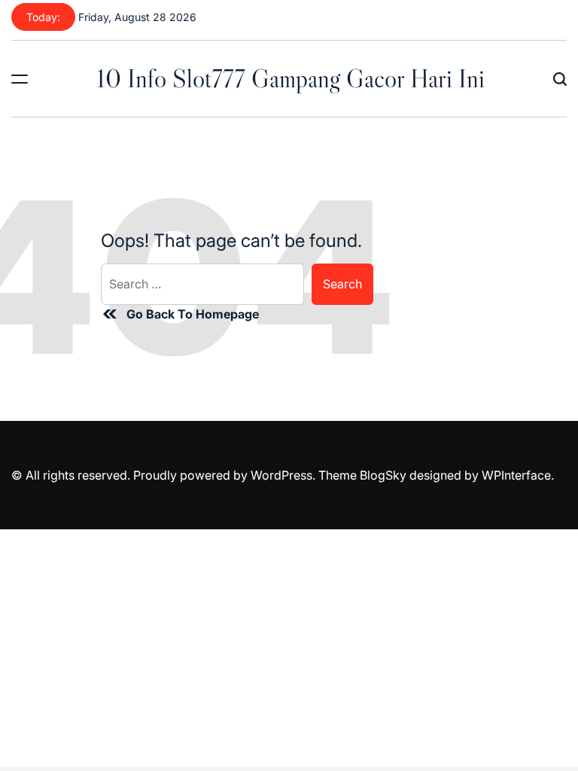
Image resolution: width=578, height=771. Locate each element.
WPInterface (516, 475)
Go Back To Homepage (192, 314)
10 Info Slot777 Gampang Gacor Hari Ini (290, 78)
